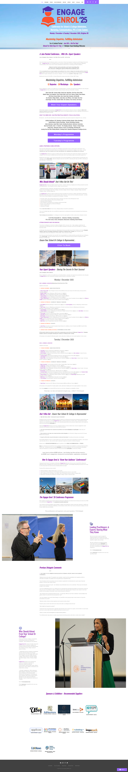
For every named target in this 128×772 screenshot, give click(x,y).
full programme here (97, 550)
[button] (81, 298)
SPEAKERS (69, 429)
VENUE (68, 443)
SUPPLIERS (52, 423)
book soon (95, 552)
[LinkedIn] (87, 2)
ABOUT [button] (45, 291)
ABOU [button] (69, 314)
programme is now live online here (61, 501)
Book (41, 445)
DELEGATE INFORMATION (51, 443)
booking (45, 388)
